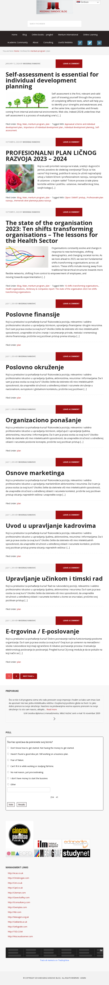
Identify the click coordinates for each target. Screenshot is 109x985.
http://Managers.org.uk (18, 917)
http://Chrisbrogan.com (18, 878)
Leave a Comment (71, 63)
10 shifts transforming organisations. (81, 285)
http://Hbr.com (14, 912)
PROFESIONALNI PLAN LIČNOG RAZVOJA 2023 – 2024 (51, 156)
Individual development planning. (79, 127)
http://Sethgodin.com (17, 926)
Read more (52, 709)
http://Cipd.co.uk (15, 887)
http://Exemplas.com (17, 907)
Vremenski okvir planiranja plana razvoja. (32, 200)
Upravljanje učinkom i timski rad (54, 578)
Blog (19, 124)
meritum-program (36, 124)
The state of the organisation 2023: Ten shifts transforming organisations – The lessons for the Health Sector (52, 232)
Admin (83, 978)
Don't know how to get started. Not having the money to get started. (42, 748)
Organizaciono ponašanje (43, 420)
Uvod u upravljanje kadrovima (51, 525)
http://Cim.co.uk (15, 883)
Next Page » (28, 676)
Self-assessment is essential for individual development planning (52, 80)
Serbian (84, 2)
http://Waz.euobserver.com (20, 936)
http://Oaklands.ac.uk (17, 921)
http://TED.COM (15, 931)
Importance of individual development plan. (43, 127)
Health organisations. (15, 289)
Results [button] (21, 804)
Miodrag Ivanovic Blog (54, 7)
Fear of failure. (17, 760)
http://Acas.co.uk (15, 873)
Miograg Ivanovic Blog (50, 978)
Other (13, 784)
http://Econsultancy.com (19, 902)
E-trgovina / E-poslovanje (42, 631)
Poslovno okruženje (35, 367)
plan (48, 124)
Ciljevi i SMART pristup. (75, 197)
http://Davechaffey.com (19, 897)
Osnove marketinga (35, 473)
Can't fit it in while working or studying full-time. (32, 766)
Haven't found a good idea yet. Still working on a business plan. (39, 754)
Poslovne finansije (33, 314)
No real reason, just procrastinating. (27, 772)
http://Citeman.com (17, 892)
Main (24, 124)
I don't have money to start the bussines (29, 778)
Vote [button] (11, 804)
